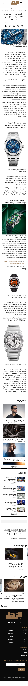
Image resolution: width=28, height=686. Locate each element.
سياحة (25, 636)
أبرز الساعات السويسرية (21, 533)
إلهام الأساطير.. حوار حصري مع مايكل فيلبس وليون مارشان (14, 459)
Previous (15, 466)
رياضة (11, 642)
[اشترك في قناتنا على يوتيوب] (9, 622)
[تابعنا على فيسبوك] (20, 622)
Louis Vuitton (8, 531)
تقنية (25, 639)
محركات (24, 642)
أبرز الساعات (6, 533)
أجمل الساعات (23, 529)
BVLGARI (7, 529)
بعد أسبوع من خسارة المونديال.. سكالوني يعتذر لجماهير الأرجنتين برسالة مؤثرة (9, 488)
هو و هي (10, 630)
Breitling (14, 531)
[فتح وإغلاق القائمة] (21, 2)
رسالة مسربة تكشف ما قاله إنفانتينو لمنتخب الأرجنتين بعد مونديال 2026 (10, 502)
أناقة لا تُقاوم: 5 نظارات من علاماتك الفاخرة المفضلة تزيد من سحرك (15, 421)
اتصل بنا (24, 652)
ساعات (11, 8)
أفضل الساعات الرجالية (10, 536)
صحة (11, 636)
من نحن (24, 649)
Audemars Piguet (22, 531)
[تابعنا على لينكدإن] (11, 622)
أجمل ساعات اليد (14, 529)
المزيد (5, 606)
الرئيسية (16, 8)
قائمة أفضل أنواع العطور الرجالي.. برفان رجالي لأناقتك (14, 440)
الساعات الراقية (14, 538)
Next (12, 466)
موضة (25, 633)
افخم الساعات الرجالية (21, 536)
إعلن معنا (24, 655)
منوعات (10, 639)
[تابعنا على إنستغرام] (17, 622)
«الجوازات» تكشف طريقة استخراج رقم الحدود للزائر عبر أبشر (10, 510)
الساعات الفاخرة (22, 538)
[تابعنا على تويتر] (14, 622)
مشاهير (10, 633)
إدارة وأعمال (23, 630)
